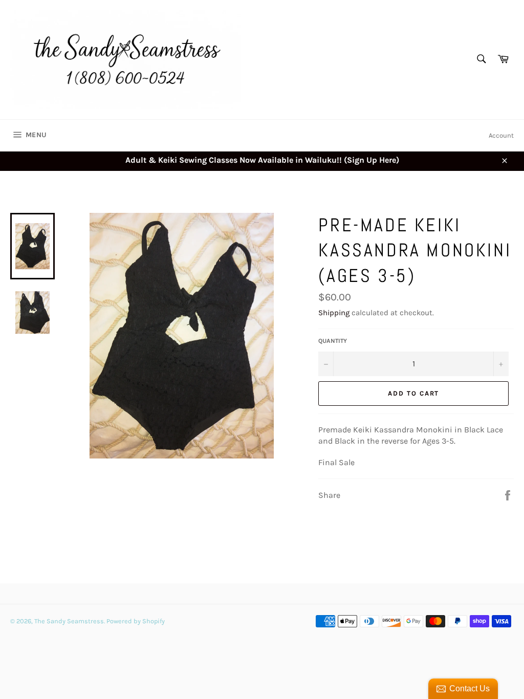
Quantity (332, 340)
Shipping (334, 312)
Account (501, 135)
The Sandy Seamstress (69, 621)
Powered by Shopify (135, 621)
